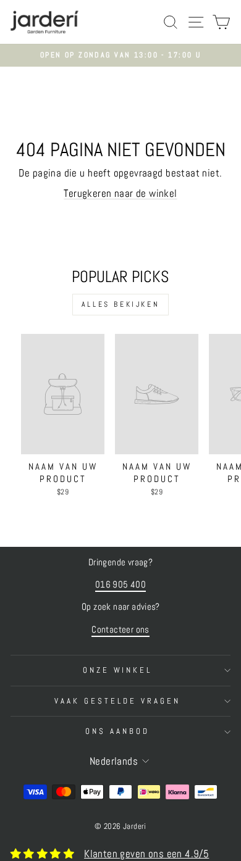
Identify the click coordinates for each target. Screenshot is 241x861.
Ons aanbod (117, 731)
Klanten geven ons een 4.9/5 (146, 853)
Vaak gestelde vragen (117, 701)
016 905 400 (120, 584)
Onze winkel (118, 670)
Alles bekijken (120, 304)
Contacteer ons (120, 629)
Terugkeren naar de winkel (120, 193)
